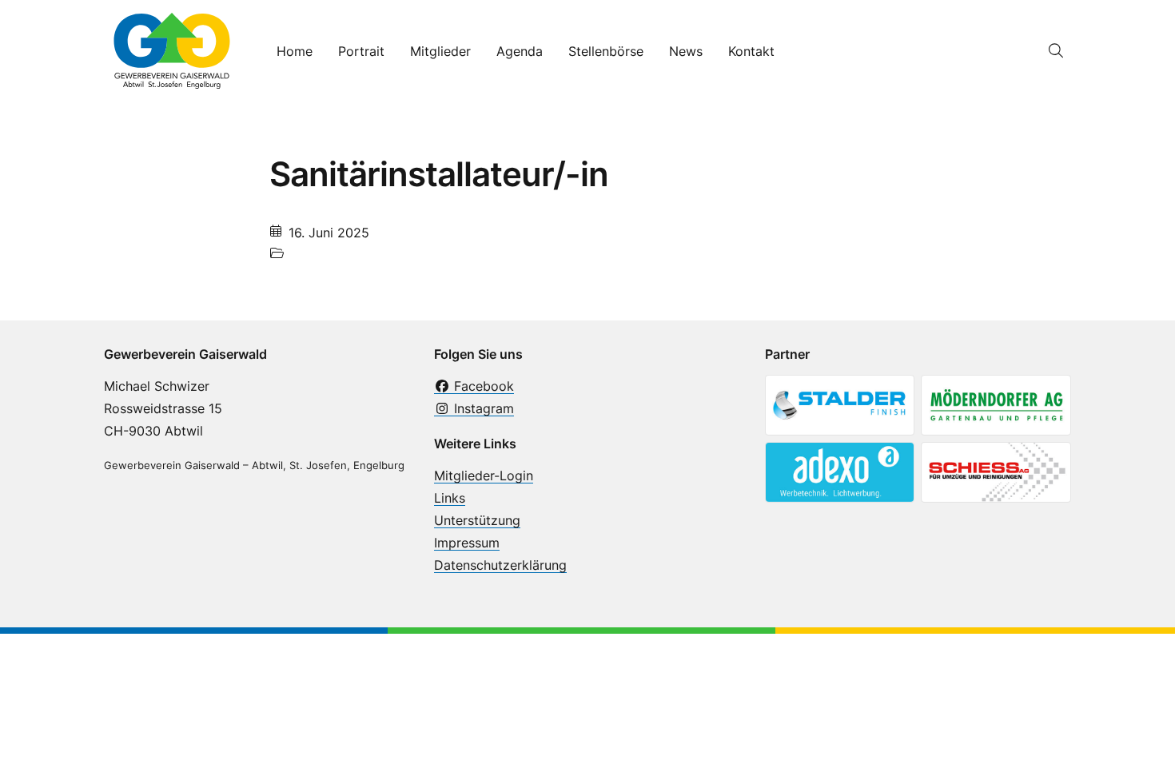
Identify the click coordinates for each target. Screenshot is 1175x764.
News (686, 51)
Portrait (361, 51)
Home (295, 51)
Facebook (482, 386)
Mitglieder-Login (483, 475)
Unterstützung (477, 520)
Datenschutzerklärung (500, 565)
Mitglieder (440, 51)
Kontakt (751, 51)
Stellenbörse (605, 51)
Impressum (467, 543)
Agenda (519, 51)
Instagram (482, 408)
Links (449, 498)
